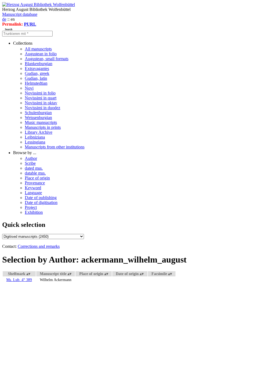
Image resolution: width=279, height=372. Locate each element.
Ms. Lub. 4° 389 (19, 280)
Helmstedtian (36, 83)
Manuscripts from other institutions (54, 147)
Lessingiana (35, 142)
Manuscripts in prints (43, 127)
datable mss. (35, 173)
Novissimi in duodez (42, 107)
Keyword (33, 187)
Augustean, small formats (46, 58)
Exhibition (34, 212)
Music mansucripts (41, 122)
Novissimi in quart (40, 98)
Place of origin (37, 178)
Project (31, 207)
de (4, 19)
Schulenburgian (38, 112)
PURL (30, 24)
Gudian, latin (36, 78)
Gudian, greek (37, 73)
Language (33, 192)
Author (31, 158)
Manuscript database (19, 14)
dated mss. (34, 168)
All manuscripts (38, 49)
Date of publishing (41, 197)
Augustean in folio (41, 53)
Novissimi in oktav (41, 102)
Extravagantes (37, 68)
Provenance (35, 183)
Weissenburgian (38, 117)
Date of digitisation (41, 202)
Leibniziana (35, 137)
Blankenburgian (38, 63)
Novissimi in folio (40, 93)
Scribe (30, 163)
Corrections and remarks (39, 246)
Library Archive (38, 132)
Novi (29, 88)
